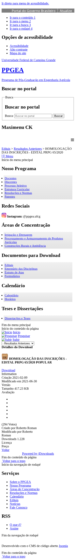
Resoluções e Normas (18, 193)
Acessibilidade (19, 46)
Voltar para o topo (13, 461)
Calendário (11, 295)
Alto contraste (19, 49)
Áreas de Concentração (25, 489)
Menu (9, 156)
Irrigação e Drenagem (18, 234)
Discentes (11, 182)
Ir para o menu (20, 21)
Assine (14, 528)
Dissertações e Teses (17, 318)
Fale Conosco (18, 507)
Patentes (10, 196)
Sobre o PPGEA (20, 482)
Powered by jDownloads (38, 453)
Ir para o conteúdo (22, 17)
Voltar (5, 450)
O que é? (15, 524)
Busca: (9, 115)
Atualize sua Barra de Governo (42, 13)
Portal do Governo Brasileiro (34, 11)
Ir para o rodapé (21, 28)
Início (16, 332)
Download (8, 370)
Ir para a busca (20, 25)
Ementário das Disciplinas (21, 268)
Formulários (12, 276)
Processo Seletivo (16, 185)
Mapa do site (18, 53)
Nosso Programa (20, 485)
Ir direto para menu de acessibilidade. (25, 3)
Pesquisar (24, 336)
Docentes (10, 178)
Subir (16, 339)
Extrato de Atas (14, 272)
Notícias (15, 504)
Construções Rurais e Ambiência (25, 245)
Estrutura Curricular (17, 189)
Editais (6, 148)
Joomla (63, 546)
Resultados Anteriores (28, 148)
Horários (10, 299)
